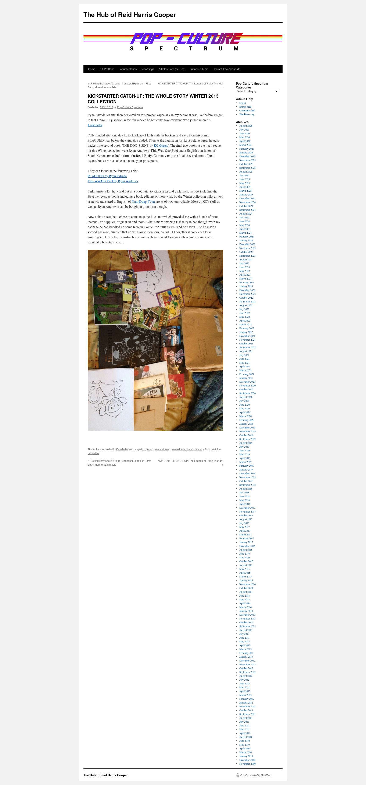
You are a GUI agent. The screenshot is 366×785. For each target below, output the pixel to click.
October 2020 (246, 389)
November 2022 (247, 293)
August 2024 (245, 213)
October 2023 (246, 251)
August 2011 (245, 717)
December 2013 (247, 614)
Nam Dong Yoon (143, 201)
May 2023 (244, 270)
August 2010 (245, 737)
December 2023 (247, 244)
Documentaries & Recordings (136, 69)
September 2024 (247, 209)
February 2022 (246, 328)
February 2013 (246, 652)
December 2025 (247, 156)
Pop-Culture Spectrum (130, 107)
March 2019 (245, 461)
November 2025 (247, 160)
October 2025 (246, 164)
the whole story (195, 449)
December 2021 (247, 335)
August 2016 (245, 549)
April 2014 (244, 603)
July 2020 (244, 400)
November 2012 (247, 664)
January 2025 (246, 194)
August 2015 (245, 565)
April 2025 (244, 186)
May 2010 (244, 744)
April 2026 (244, 141)
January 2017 (246, 542)
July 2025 (244, 175)
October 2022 (246, 297)
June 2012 (244, 683)
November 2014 (247, 584)
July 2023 (244, 263)
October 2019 (246, 435)
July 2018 (244, 492)
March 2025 (245, 190)
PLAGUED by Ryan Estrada (107, 176)
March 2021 (245, 370)
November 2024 (247, 202)
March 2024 (245, 232)
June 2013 (244, 637)
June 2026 (244, 133)
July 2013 (244, 633)
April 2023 (244, 274)
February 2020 (246, 419)
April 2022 (244, 320)
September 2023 (247, 255)
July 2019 (244, 446)
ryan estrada (178, 449)
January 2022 (246, 332)
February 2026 (246, 148)
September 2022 (247, 301)
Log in (242, 102)
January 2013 (246, 656)
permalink (93, 453)
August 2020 (245, 397)
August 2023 (245, 259)
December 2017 (247, 507)
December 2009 (247, 759)
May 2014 (244, 599)
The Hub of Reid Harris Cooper (129, 14)
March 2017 (245, 534)
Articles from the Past (171, 69)
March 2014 (245, 607)
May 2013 (244, 641)
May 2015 (244, 568)
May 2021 (244, 362)
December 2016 (247, 546)
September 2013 (247, 626)
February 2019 (246, 465)
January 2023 (246, 286)
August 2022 (245, 305)
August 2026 (245, 125)
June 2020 (244, 404)
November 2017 (247, 511)
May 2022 (244, 316)
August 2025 (245, 171)
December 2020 (247, 381)
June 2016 (244, 553)
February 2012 (246, 698)
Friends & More (199, 69)
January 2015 (246, 580)
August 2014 (245, 591)
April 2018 (244, 504)
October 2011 (246, 710)
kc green (147, 449)
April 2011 (244, 733)
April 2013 (244, 645)
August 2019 (245, 442)
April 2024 (244, 228)
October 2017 (246, 515)
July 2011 (244, 721)
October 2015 (246, 561)
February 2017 (246, 538)
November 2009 (247, 763)
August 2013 (245, 630)
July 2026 (244, 129)
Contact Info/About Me (226, 69)
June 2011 (244, 725)
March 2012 (245, 695)
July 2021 (244, 355)
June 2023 (244, 267)
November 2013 (247, 618)
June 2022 (244, 313)
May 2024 (244, 225)
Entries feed (245, 106)
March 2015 (245, 576)
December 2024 (247, 198)
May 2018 (244, 500)
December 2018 (247, 473)
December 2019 (247, 427)
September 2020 (247, 393)
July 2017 (244, 523)
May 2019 (244, 454)
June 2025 (244, 179)
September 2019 (247, 439)
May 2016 (244, 557)
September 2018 (247, 484)
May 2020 (244, 408)
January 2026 (246, 152)
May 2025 (244, 183)
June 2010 (244, 740)
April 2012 (244, 691)
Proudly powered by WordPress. (256, 775)
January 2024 (246, 240)
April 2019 (244, 458)
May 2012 (244, 687)
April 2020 (244, 412)
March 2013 (245, 649)
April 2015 (244, 572)
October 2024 (246, 206)
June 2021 (244, 358)
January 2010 (246, 756)
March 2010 (245, 752)
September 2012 (247, 672)
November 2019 (247, 431)
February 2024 (246, 236)
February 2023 (246, 282)
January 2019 (246, 469)
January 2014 (246, 610)
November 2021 (247, 339)
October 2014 (246, 588)
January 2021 (246, 377)
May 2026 (244, 137)
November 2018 (247, 477)
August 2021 (245, 351)
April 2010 (244, 748)
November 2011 (247, 706)
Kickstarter (95, 125)
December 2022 (247, 290)
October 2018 (246, 481)
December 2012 (247, 660)
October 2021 (246, 343)
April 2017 (244, 530)
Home (91, 69)
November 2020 (247, 385)
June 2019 (244, 450)
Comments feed (247, 110)
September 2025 (247, 167)
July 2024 (244, 217)
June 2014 (244, 595)
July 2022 (244, 309)
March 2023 (245, 278)
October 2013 (246, 622)
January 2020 (246, 423)
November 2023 (247, 248)
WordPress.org (246, 114)
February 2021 (246, 374)
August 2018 (245, 488)
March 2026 (245, 144)
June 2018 (244, 496)
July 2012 (244, 679)
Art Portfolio (107, 69)
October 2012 (246, 668)
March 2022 (245, 324)
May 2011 (244, 729)
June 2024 (244, 221)
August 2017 (245, 519)
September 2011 (247, 714)
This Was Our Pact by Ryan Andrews (113, 181)
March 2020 (245, 416)
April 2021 (244, 366)
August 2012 (245, 675)
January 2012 (246, 702)
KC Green (161, 145)
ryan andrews (161, 449)
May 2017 (244, 526)
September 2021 (247, 347)
